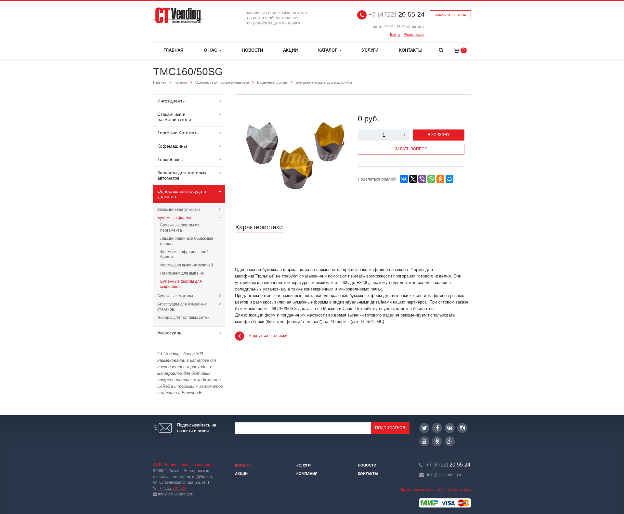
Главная (173, 50)
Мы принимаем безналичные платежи (435, 489)
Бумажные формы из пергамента (179, 228)
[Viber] (422, 179)
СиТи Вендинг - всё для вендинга (183, 465)
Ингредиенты (171, 100)
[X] (413, 179)
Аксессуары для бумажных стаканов (182, 307)
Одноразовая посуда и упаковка (181, 194)
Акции (290, 50)
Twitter (424, 428)
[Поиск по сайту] (440, 51)
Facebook (437, 428)
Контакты (410, 50)
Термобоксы (170, 159)
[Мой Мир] (449, 179)
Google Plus (450, 441)
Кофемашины (172, 146)
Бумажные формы (174, 217)
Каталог (329, 50)
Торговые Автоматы (178, 132)
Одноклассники (437, 441)
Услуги (370, 50)
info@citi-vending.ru (444, 475)
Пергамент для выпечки (182, 273)
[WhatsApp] (431, 179)
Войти (395, 34)
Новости (252, 50)
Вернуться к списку (268, 335)
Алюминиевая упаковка (179, 209)
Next (336, 154)
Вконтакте (450, 428)
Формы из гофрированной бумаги (184, 254)
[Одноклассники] (440, 179)
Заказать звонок (450, 15)
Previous (254, 154)
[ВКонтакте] (404, 179)
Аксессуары (169, 332)
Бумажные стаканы (175, 296)
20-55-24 (396, 14)
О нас (212, 50)
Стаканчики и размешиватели (174, 117)
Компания (307, 474)
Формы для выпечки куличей (186, 265)
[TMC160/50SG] (295, 155)
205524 (171, 488)
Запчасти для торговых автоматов (181, 175)
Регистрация (414, 34)
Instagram (462, 428)
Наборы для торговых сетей (183, 317)
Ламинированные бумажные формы (186, 241)
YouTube (424, 441)
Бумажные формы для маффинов (181, 284)
